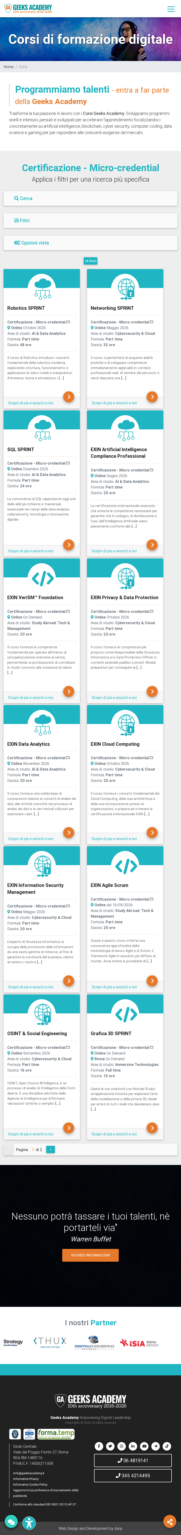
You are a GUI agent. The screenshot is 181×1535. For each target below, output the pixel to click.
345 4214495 (135, 1475)
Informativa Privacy (26, 1479)
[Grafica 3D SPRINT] (126, 1014)
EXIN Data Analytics (28, 744)
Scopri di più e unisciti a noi (30, 403)
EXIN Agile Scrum (109, 885)
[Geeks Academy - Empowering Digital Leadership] (28, 8)
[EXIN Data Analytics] (43, 724)
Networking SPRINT (112, 308)
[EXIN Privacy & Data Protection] (126, 578)
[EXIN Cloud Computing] (126, 724)
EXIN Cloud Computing (115, 744)
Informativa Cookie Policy (30, 1485)
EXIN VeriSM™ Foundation (35, 597)
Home (9, 66)
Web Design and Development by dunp (90, 1528)
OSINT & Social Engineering (37, 1033)
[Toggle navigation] (171, 8)
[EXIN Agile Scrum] (126, 866)
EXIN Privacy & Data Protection (124, 597)
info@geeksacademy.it (28, 1473)
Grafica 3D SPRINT (111, 1033)
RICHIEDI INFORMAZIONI (90, 1255)
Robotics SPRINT (26, 308)
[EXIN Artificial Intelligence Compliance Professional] (126, 430)
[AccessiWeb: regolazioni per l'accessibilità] (29, 1523)
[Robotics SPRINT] (43, 288)
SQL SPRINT (20, 449)
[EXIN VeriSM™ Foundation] (43, 578)
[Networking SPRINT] (126, 288)
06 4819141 (135, 1460)
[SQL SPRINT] (43, 430)
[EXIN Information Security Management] (43, 866)
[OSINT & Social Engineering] (43, 1014)
